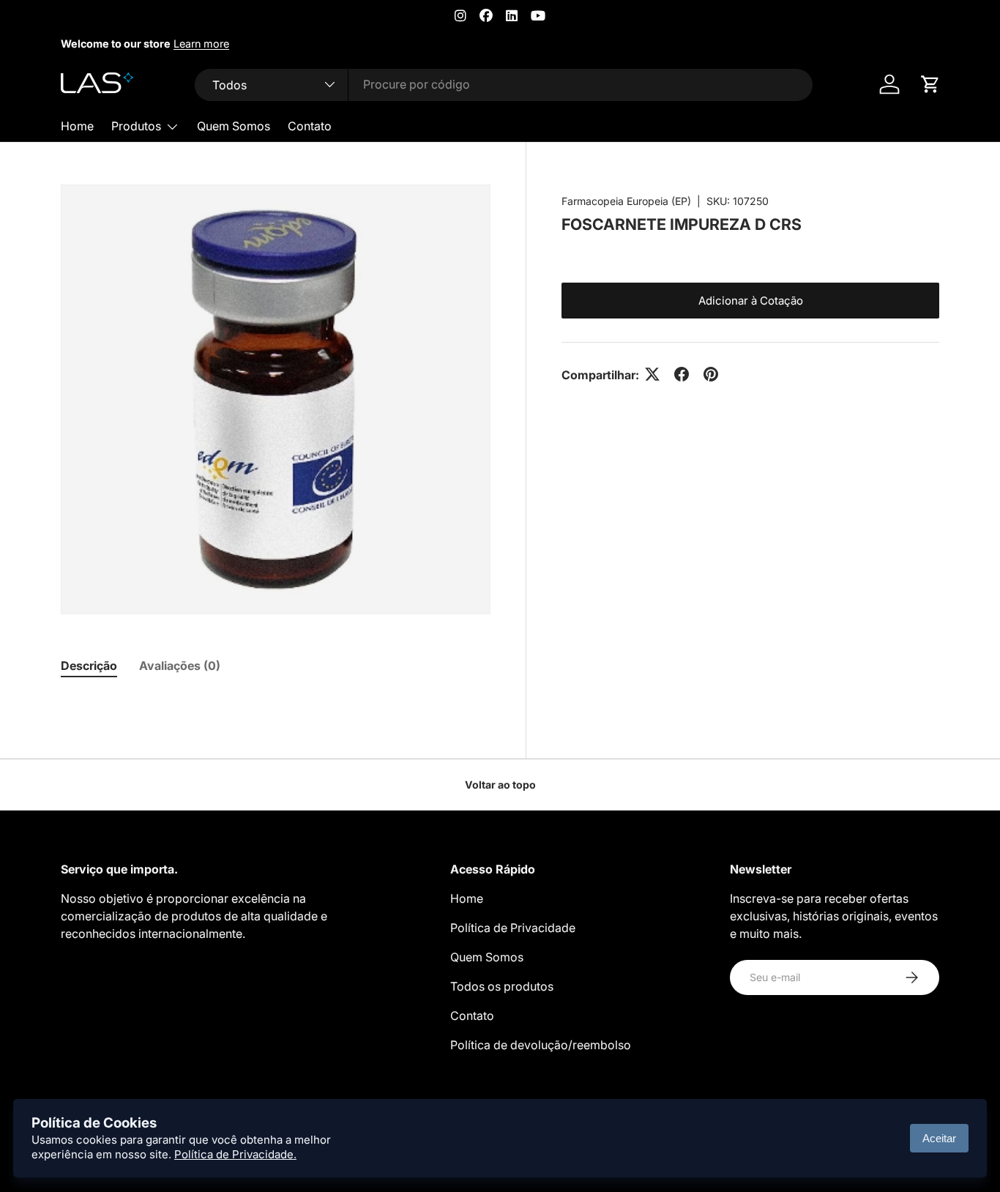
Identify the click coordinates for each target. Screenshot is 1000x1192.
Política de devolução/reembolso (540, 1045)
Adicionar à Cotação (750, 300)
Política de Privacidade (512, 927)
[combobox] (504, 84)
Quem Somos (233, 126)
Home (77, 126)
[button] (930, 84)
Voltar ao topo (500, 784)
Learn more (201, 43)
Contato (310, 126)
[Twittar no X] (652, 374)
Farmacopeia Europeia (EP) (626, 201)
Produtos (136, 126)
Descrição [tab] (89, 665)
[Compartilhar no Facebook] (681, 374)
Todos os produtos (501, 986)
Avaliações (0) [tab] (179, 665)
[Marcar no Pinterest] (710, 374)
